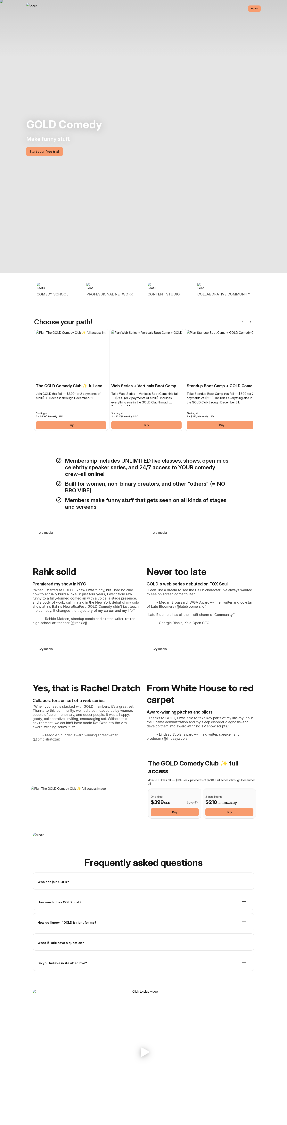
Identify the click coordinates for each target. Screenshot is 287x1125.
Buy (71, 425)
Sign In (254, 8)
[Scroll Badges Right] (250, 322)
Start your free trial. (44, 151)
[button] (143, 1052)
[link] (71, 379)
